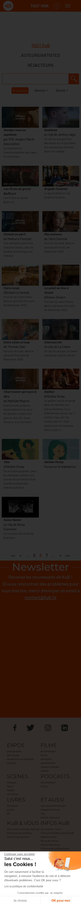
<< (13, 555)
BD (8, 813)
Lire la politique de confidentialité (23, 886)
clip (43, 813)
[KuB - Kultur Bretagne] (20, 6)
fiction (44, 755)
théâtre (11, 790)
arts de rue (12, 793)
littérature (12, 805)
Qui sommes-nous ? (51, 828)
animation (46, 758)
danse (10, 786)
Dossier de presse (50, 844)
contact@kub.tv (40, 597)
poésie (10, 809)
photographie (14, 751)
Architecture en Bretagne (20, 758)
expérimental (48, 762)
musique (11, 782)
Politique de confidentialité (55, 848)
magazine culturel (50, 809)
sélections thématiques (53, 805)
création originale (50, 766)
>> (68, 555)
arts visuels (13, 755)
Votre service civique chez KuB (23, 828)
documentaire (48, 751)
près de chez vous (50, 817)
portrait (45, 770)
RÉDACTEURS (41, 65)
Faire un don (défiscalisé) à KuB (57, 832)
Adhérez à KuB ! (49, 836)
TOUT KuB (40, 45)
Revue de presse (49, 840)
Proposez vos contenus (19, 832)
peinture (11, 762)
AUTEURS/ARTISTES (40, 55)
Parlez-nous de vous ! (18, 836)
